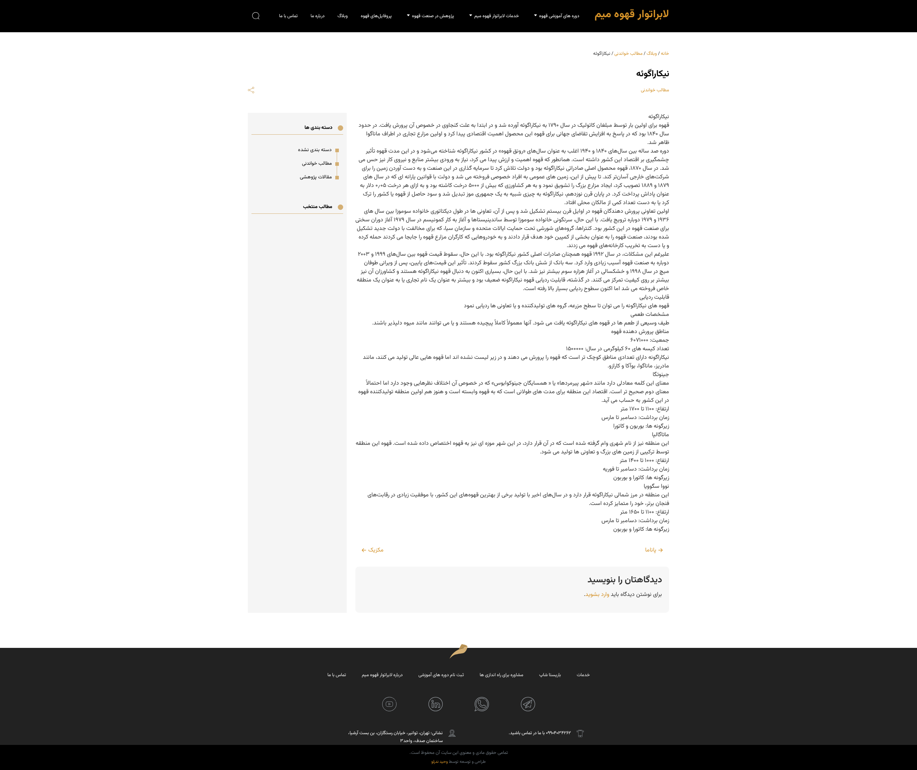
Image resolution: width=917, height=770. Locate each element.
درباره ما (318, 16)
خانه (665, 53)
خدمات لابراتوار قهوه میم (496, 16)
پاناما (650, 550)
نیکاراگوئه (652, 74)
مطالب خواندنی (628, 53)
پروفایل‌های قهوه (376, 16)
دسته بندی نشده (315, 150)
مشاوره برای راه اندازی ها (501, 675)
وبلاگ (342, 16)
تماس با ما (288, 16)
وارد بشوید (597, 594)
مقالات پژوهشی (316, 177)
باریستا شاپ (550, 675)
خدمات (583, 675)
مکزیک (376, 550)
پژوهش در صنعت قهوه (433, 16)
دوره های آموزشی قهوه (559, 16)
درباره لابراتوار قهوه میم (382, 675)
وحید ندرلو (439, 762)
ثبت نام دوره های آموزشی (441, 675)
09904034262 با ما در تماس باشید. (540, 733)
